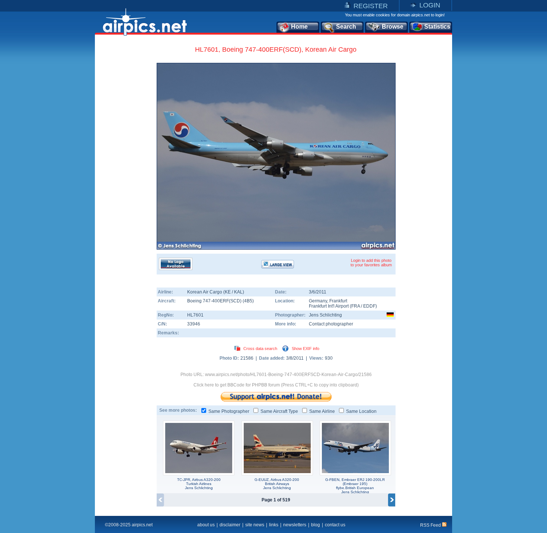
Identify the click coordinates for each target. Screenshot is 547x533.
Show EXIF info (305, 348)
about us (206, 524)
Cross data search (260, 348)
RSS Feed (431, 525)
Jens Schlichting (325, 315)
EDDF (369, 306)
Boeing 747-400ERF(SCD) (215, 301)
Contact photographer (331, 324)
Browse (392, 26)
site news (254, 524)
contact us (335, 524)
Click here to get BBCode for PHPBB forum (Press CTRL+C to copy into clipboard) (276, 385)
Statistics (437, 26)
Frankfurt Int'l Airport (329, 306)
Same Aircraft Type (279, 411)
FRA (355, 306)
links (273, 524)
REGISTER (371, 6)
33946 (193, 324)
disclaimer (230, 524)
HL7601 (195, 315)
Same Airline (322, 411)
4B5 (248, 301)
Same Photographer (228, 411)
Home (299, 26)
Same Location (361, 411)
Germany (318, 301)
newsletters (294, 524)
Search (346, 26)
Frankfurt (338, 301)
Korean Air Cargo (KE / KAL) (215, 292)
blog (315, 524)
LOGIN (429, 5)
